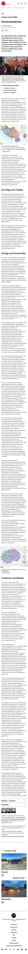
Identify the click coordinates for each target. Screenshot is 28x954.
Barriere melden (14, 943)
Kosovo (4, 872)
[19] (7, 674)
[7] (21, 426)
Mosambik (6, 899)
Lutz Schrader (7, 26)
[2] (24, 352)
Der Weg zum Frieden (9, 88)
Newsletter (14, 932)
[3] (21, 370)
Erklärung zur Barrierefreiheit (14, 945)
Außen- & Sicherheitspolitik (18, 7)
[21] (17, 769)
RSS (14, 935)
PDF (4, 151)
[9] (14, 434)
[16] (15, 640)
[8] (24, 430)
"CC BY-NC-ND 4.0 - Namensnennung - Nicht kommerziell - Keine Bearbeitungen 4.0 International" (13, 819)
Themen (3, 7)
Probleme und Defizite (9, 92)
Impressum (14, 924)
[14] (11, 623)
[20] (20, 725)
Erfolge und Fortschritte (10, 90)
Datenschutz (13, 927)
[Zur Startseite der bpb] (6, 5)
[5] (14, 400)
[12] (16, 608)
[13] (15, 614)
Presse (14, 940)
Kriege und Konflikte (9, 17)
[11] (14, 543)
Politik (8, 7)
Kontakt (14, 937)
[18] (6, 667)
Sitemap (14, 929)
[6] (19, 414)
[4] (13, 386)
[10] (8, 448)
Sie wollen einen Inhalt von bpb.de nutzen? (12, 836)
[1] (19, 121)
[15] (17, 637)
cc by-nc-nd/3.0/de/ (20, 149)
